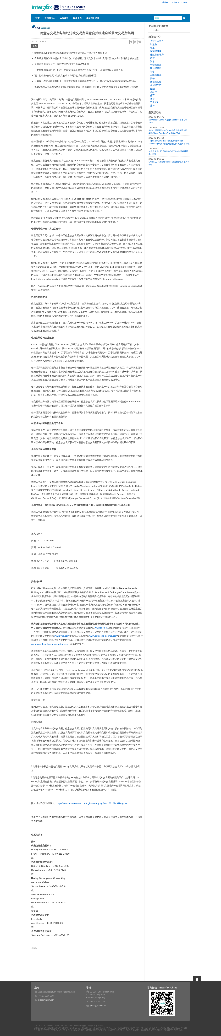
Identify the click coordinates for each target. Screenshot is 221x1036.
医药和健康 (155, 51)
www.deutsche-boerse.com (103, 636)
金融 (35, 46)
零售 (152, 71)
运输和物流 (155, 75)
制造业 (153, 44)
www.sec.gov (101, 627)
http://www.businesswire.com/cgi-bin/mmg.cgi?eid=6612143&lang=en (92, 803)
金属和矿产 (155, 85)
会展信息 (64, 18)
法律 (152, 105)
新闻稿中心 (49, 18)
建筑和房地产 (157, 54)
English (184, 2)
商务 (152, 78)
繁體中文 (175, 2)
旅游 (152, 58)
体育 (152, 95)
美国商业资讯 (92, 18)
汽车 (152, 61)
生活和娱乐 (155, 65)
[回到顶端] (197, 978)
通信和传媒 (155, 82)
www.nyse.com (61, 636)
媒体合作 (77, 18)
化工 (152, 48)
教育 (152, 99)
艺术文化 (154, 102)
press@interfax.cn (46, 1000)
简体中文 (166, 2)
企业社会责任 (157, 41)
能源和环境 (155, 68)
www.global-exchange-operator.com (49, 644)
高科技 (153, 92)
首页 (37, 18)
